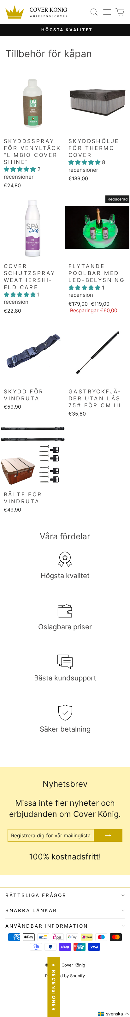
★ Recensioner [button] (53, 987)
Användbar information (46, 926)
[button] (20, 169)
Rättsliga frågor (36, 895)
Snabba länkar (31, 910)
